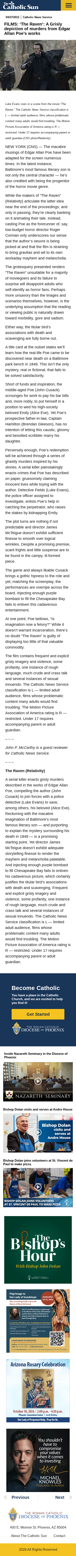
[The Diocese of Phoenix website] (38, 1514)
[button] (38, 1082)
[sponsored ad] (38, 1321)
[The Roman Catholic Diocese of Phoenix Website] (38, 1028)
